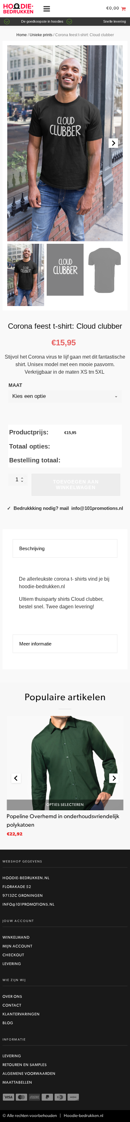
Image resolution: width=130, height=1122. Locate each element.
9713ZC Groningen (23, 896)
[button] (25, 275)
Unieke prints (41, 35)
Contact (12, 1006)
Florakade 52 (17, 887)
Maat (15, 385)
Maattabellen (17, 1083)
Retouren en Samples (25, 1065)
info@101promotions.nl (29, 905)
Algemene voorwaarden (29, 1074)
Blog (8, 1023)
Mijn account (17, 946)
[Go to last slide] (16, 778)
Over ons (12, 997)
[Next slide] (113, 143)
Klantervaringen (21, 1014)
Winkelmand (16, 938)
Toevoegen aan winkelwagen (76, 484)
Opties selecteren (65, 805)
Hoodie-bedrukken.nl (26, 878)
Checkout (13, 955)
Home (21, 35)
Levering (12, 964)
